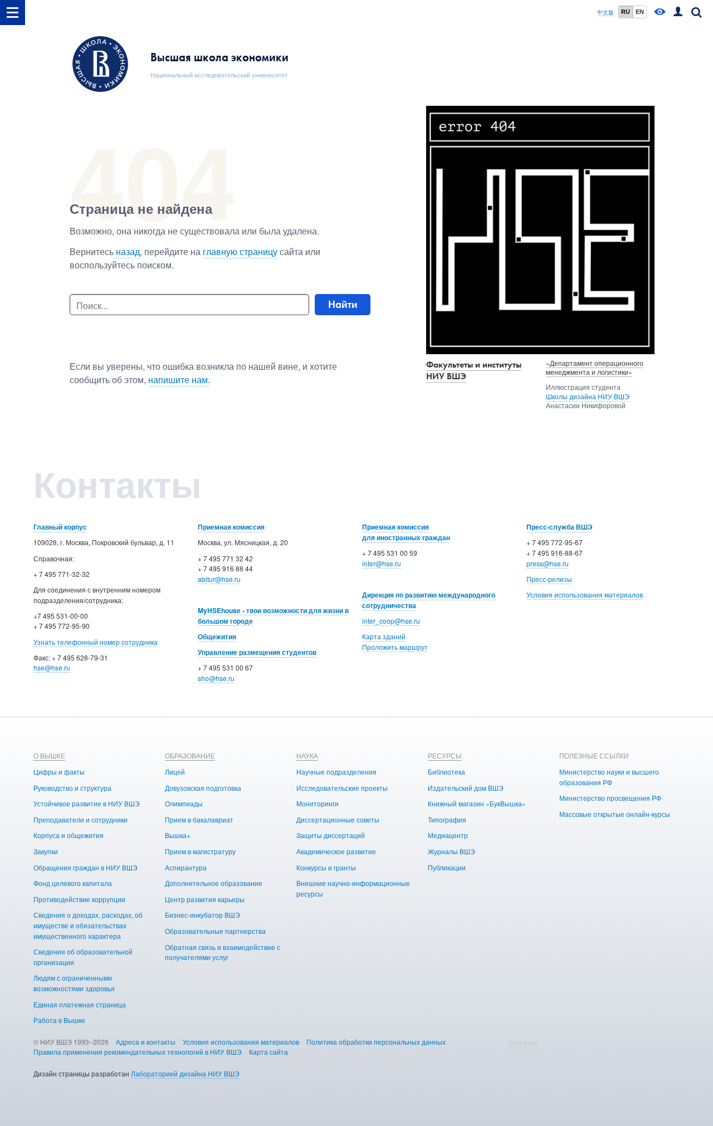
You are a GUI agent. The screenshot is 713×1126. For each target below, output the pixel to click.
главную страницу (240, 251)
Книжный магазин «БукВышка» (477, 803)
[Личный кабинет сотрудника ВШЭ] (678, 12)
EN (640, 11)
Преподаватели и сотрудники (80, 819)
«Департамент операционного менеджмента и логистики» (594, 367)
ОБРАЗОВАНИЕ (190, 755)
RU (625, 11)
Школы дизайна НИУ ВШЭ (587, 396)
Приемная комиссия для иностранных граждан (406, 532)
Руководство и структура (72, 787)
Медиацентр (448, 835)
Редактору (523, 1042)
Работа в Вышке (59, 1020)
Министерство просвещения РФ (610, 797)
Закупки (45, 851)
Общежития (217, 636)
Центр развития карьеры (205, 899)
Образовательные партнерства (215, 931)
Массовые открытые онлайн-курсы (614, 814)
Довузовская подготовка (203, 787)
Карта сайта (268, 1051)
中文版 (605, 12)
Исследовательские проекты (342, 787)
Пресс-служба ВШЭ (559, 527)
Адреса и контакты (145, 1041)
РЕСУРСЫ (445, 755)
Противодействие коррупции (79, 899)
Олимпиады (184, 803)
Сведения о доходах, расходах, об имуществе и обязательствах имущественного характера (88, 925)
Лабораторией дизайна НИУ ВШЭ (185, 1073)
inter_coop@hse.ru (391, 620)
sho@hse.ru (216, 678)
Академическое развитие (336, 851)
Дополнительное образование (213, 883)
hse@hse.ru (51, 667)
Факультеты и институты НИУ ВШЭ (473, 370)
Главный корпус (60, 527)
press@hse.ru (547, 563)
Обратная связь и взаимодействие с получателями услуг (222, 952)
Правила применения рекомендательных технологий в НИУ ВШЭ (137, 1051)
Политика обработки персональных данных (376, 1041)
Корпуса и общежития (68, 835)
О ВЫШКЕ (49, 755)
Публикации (447, 867)
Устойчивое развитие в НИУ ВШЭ (86, 803)
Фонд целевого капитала (72, 883)
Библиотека (446, 771)
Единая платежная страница (79, 1004)
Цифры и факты (59, 771)
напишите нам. (179, 379)
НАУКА (307, 755)
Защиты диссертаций (330, 835)
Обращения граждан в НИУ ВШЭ (85, 867)
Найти (343, 304)
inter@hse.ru (381, 563)
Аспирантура (186, 867)
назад (128, 251)
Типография (447, 819)
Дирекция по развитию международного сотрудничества (428, 600)
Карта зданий (384, 636)
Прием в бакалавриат (199, 819)
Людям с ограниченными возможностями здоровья (74, 983)
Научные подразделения (336, 771)
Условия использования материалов (584, 594)
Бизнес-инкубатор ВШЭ (202, 914)
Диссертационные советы (337, 819)
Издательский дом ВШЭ (466, 787)
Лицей (175, 771)
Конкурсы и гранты (326, 867)
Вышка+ (178, 835)
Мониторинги (317, 803)
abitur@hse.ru (219, 579)
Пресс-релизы (549, 579)
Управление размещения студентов (257, 652)
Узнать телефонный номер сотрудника (95, 642)
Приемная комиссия (231, 527)
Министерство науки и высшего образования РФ (609, 777)
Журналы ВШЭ (451, 851)
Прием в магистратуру (200, 851)
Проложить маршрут (395, 647)
